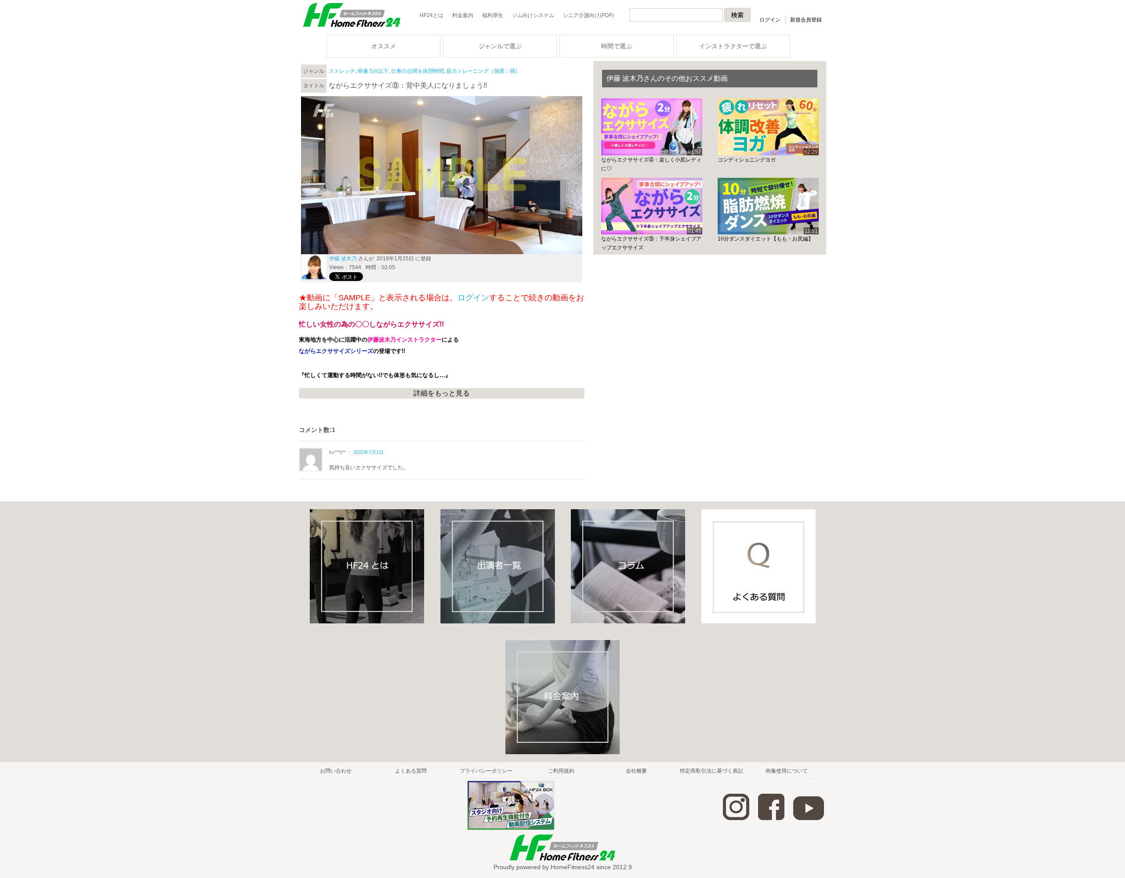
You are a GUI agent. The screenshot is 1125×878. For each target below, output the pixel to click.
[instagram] (736, 818)
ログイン (769, 20)
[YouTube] (808, 818)
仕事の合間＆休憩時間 (417, 71)
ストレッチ (342, 71)
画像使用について (787, 771)
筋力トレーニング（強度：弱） (483, 71)
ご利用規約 (561, 771)
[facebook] (771, 818)
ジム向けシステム (533, 15)
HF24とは (431, 15)
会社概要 (636, 771)
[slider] (441, 237)
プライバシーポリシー (486, 771)
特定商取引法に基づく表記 (711, 771)
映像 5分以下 (373, 71)
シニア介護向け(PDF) (588, 15)
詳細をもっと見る (442, 393)
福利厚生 (492, 15)
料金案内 (462, 15)
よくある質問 (411, 771)
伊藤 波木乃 (343, 258)
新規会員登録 (806, 20)
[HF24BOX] (511, 828)
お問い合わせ (336, 771)
